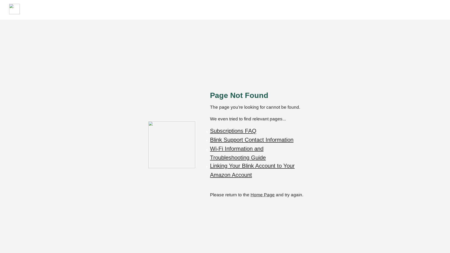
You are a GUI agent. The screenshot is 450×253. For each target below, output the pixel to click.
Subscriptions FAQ (233, 131)
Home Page (263, 194)
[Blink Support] (14, 13)
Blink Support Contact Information (251, 140)
